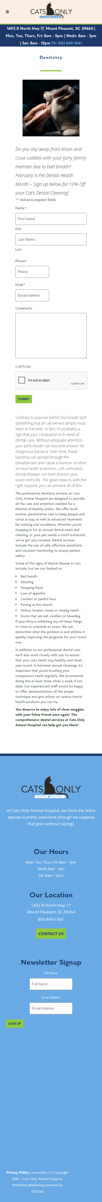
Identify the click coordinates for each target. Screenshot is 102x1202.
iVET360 (37, 1191)
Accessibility (39, 1172)
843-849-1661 (51, 919)
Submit (24, 399)
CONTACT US (51, 933)
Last (18, 249)
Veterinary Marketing (28, 1185)
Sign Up (14, 1023)
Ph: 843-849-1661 (66, 43)
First (18, 229)
